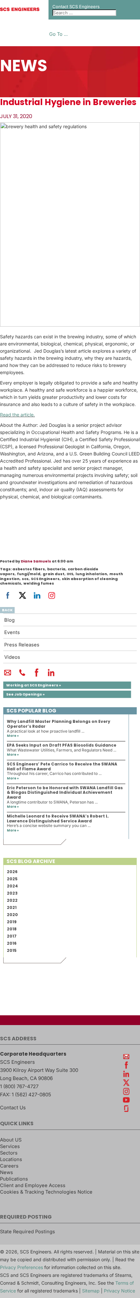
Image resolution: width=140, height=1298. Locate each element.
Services (10, 1146)
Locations (11, 1159)
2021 (12, 907)
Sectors (9, 1153)
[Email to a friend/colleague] (7, 675)
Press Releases (21, 645)
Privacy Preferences (21, 1267)
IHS (70, 573)
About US (10, 1140)
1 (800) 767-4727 (19, 1086)
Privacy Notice (119, 1290)
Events (12, 632)
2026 (12, 871)
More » (13, 735)
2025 (12, 879)
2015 (12, 950)
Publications (14, 1179)
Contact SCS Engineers (76, 6)
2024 (12, 886)
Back (7, 610)
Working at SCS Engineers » (33, 685)
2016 (12, 943)
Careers (9, 1166)
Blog (9, 620)
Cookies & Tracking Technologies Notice (46, 1192)
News (6, 1172)
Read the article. (17, 414)
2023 (12, 893)
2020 (12, 914)
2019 (12, 922)
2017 (12, 936)
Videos (12, 657)
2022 (12, 900)
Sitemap (91, 1290)
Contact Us (13, 1107)
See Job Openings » (25, 694)
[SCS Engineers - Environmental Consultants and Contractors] (19, 9)
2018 (12, 929)
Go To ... (58, 34)
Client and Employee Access (32, 1185)
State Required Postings (27, 1232)
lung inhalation (91, 573)
